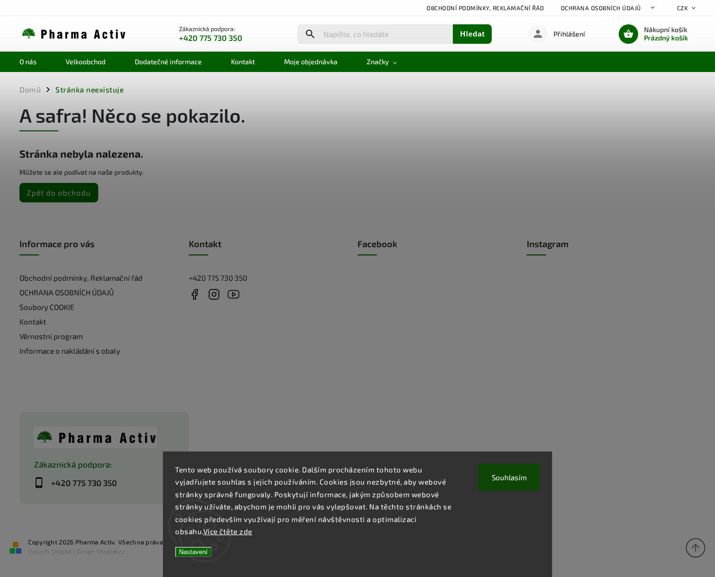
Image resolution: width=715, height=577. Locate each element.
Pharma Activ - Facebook (195, 294)
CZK (682, 7)
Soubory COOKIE (46, 307)
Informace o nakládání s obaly (69, 350)
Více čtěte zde (227, 531)
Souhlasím (509, 477)
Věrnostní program (51, 336)
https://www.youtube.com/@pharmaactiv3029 (234, 294)
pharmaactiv (214, 294)
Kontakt (32, 321)
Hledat (472, 34)
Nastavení (193, 552)
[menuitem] (35, 62)
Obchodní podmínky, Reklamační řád (485, 7)
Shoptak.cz (111, 551)
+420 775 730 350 (218, 277)
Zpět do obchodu (59, 192)
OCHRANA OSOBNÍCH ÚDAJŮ (601, 7)
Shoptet (61, 551)
